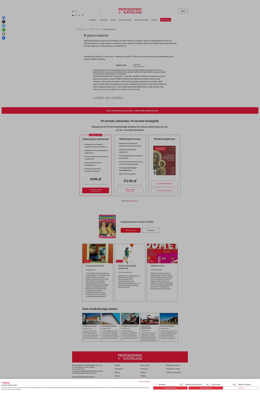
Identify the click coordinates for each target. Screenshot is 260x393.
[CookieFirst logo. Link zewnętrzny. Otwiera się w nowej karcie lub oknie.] (5, 383)
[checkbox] (155, 385)
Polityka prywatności (144, 381)
